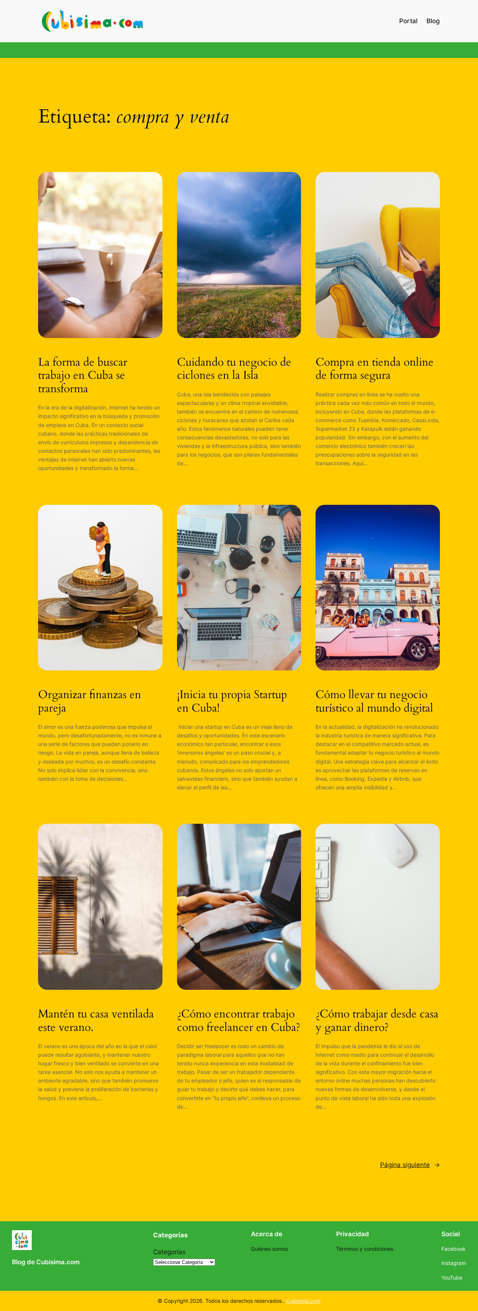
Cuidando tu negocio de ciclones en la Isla (234, 369)
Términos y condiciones (364, 1249)
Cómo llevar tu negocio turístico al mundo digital (374, 701)
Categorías (169, 1252)
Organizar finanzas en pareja (89, 701)
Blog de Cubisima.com (46, 1262)
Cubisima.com (303, 1301)
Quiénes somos (269, 1249)
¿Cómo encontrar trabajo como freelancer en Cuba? (238, 1021)
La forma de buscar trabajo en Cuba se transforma (82, 376)
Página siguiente (410, 1165)
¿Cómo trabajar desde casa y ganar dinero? (377, 1021)
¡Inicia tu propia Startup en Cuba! (232, 701)
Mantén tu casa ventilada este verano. (96, 1021)
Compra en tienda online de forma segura (375, 369)
